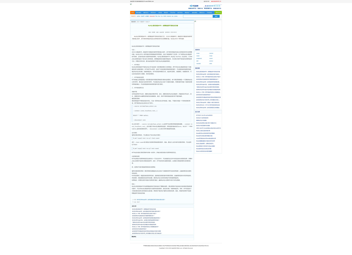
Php (156, 16)
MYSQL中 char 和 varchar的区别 (204, 115)
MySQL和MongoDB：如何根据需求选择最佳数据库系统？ (146, 218)
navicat (211, 53)
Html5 (164, 16)
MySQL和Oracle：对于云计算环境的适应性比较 (208, 105)
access (211, 61)
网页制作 (153, 12)
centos (175, 16)
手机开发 (172, 12)
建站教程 (194, 12)
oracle (211, 58)
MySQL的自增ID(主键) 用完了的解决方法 (206, 123)
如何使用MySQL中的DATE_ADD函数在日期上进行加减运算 (146, 233)
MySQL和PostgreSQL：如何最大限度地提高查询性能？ (145, 220)
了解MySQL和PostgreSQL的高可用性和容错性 (143, 222)
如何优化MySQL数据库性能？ (139, 229)
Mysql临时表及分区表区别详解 (203, 148)
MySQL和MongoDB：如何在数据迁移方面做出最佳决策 (210, 74)
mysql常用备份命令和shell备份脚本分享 (206, 138)
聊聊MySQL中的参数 (201, 120)
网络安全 (202, 12)
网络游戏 (218, 12)
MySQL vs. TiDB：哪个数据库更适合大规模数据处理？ (145, 226)
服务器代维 (206, 1)
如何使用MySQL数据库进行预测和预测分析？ (143, 215)
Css (162, 16)
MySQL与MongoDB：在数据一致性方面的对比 (207, 102)
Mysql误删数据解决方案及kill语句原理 (205, 141)
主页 (138, 21)
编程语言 (145, 12)
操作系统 (180, 12)
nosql (210, 56)
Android (169, 16)
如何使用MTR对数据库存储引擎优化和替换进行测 (208, 97)
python (138, 16)
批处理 (142, 16)
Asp (159, 16)
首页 (132, 12)
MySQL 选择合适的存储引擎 (203, 130)
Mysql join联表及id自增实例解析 (204, 151)
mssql (197, 53)
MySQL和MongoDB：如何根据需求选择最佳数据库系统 (210, 82)
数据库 (166, 12)
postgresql (199, 58)
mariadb (198, 63)
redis (210, 63)
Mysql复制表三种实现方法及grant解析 (205, 146)
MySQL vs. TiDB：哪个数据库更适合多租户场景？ (144, 213)
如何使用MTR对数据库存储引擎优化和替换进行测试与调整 (146, 231)
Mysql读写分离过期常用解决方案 (204, 135)
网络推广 (187, 12)
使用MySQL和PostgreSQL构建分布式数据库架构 (144, 224)
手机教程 (209, 12)
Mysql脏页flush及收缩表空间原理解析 (205, 133)
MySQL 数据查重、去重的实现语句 (204, 143)
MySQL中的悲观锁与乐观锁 (203, 125)
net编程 (147, 16)
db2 (197, 61)
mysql (147, 21)
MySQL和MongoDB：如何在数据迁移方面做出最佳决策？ (151, 199)
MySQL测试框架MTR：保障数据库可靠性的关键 (144, 209)
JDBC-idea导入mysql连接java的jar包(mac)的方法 (208, 128)
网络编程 (138, 12)
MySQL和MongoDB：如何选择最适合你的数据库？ (208, 107)
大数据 (160, 12)
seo (172, 16)
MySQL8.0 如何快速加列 (202, 118)
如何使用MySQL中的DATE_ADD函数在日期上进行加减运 (210, 100)
